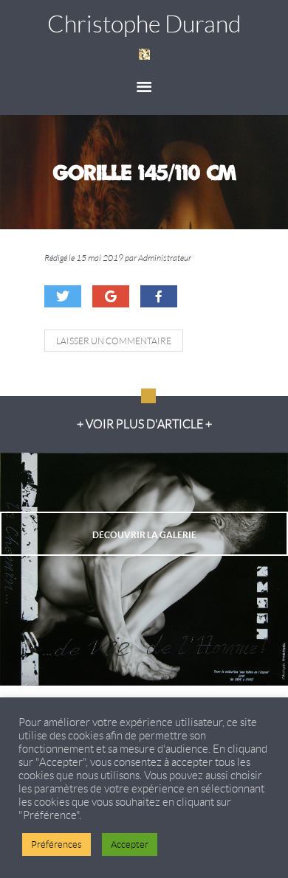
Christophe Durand (144, 24)
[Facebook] (158, 296)
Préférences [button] (56, 844)
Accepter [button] (129, 844)
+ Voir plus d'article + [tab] (144, 424)
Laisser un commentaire (113, 341)
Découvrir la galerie (144, 535)
